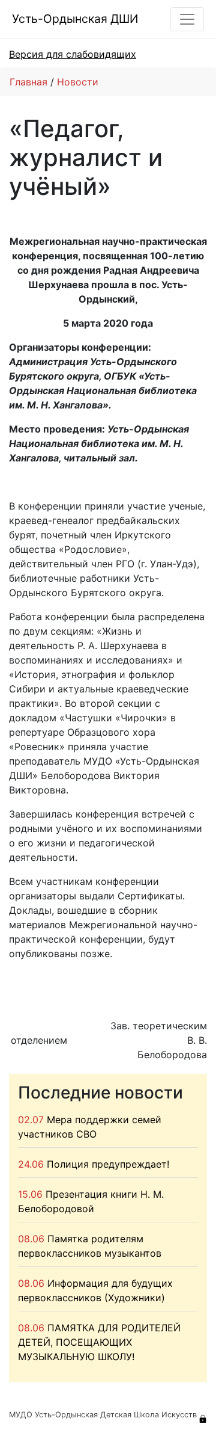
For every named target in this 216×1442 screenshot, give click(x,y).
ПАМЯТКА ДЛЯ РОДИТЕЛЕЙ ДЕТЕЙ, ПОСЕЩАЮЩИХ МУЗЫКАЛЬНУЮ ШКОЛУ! (99, 1342)
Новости (77, 82)
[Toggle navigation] (187, 19)
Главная (28, 82)
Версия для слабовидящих (72, 54)
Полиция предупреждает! (108, 1164)
